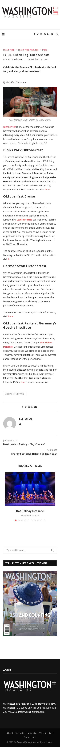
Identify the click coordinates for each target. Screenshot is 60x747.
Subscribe (20, 733)
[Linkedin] (48, 34)
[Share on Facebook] (22, 406)
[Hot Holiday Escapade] (30, 489)
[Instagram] (41, 34)
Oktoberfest (9, 126)
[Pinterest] (45, 34)
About (10, 733)
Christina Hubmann (14, 394)
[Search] (56, 34)
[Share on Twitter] (26, 406)
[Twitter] (38, 34)
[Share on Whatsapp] (32, 406)
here (47, 189)
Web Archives (46, 733)
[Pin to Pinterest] (29, 406)
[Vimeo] (52, 34)
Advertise (32, 733)
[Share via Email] (35, 406)
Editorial (18, 59)
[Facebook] (34, 34)
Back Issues (30, 737)
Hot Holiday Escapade (30, 511)
